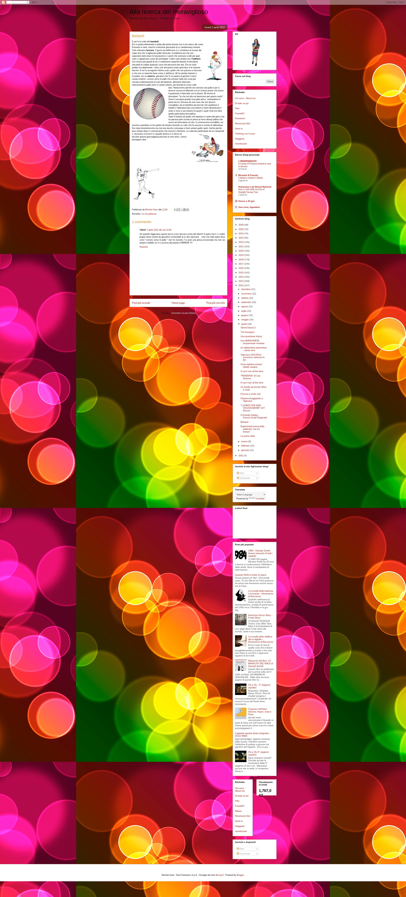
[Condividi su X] (181, 209)
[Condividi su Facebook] (184, 209)
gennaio (245, 450)
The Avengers (248, 332)
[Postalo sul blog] (178, 209)
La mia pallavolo (148, 214)
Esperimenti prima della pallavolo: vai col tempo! (252, 429)
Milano (238, 811)
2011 (241, 455)
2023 (241, 237)
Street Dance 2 (248, 327)
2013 (241, 281)
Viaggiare (240, 138)
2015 (241, 272)
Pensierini (240, 118)
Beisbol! (245, 422)
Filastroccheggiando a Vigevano (252, 399)
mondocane (241, 143)
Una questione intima (251, 336)
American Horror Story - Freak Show (260, 616)
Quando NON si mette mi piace (250, 575)
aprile (244, 324)
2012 (241, 285)
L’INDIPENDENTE (247, 161)
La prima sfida (248, 436)
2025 (241, 229)
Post (241, 473)
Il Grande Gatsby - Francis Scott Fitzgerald (254, 416)
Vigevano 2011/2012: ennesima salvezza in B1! (253, 357)
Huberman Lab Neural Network (254, 187)
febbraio (245, 445)
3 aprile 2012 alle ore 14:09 (159, 230)
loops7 (221, 875)
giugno (245, 315)
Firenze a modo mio (251, 394)
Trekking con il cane (245, 133)
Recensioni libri (242, 123)
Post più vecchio (215, 303)
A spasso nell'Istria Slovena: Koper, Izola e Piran (259, 712)
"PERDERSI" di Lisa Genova (250, 377)
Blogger (240, 875)
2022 (241, 242)
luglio (244, 311)
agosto (245, 306)
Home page (178, 303)
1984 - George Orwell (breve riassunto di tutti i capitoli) (260, 553)
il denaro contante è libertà (250, 178)
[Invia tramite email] (175, 209)
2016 (241, 268)
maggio (245, 319)
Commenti (244, 478)
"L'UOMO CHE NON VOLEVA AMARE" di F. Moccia (253, 408)
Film (237, 108)
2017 (241, 263)
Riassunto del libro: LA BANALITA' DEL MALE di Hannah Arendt (260, 663)
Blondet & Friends (248, 175)
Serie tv (239, 128)
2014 (241, 277)
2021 (241, 246)
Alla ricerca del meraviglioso (168, 11)
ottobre (245, 298)
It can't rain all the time (252, 371)
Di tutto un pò (242, 103)
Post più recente (141, 303)
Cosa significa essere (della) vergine (251, 365)
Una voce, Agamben (249, 207)
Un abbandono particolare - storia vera (254, 349)
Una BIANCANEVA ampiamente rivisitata (252, 342)
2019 (241, 255)
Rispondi (143, 247)
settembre (246, 302)
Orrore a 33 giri (246, 201)
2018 (241, 259)
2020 (241, 250)
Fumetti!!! (240, 113)
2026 (241, 224)
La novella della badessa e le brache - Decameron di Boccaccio (260, 594)
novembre (246, 293)
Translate (260, 498)
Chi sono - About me (245, 98)
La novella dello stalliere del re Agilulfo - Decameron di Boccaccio (260, 639)
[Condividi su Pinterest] (187, 209)
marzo (244, 441)
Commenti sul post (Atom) (183, 313)
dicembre (246, 289)
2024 (241, 233)
